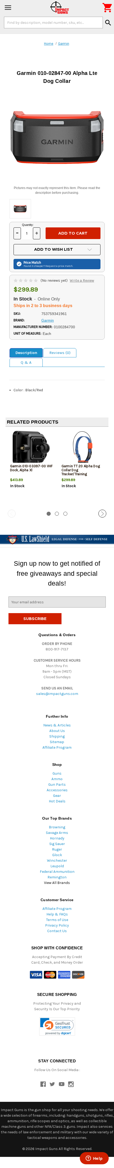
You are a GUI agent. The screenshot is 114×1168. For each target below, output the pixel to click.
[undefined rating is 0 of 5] (26, 280)
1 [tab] (49, 514)
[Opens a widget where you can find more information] (94, 1158)
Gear (57, 795)
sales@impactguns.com (57, 693)
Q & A (26, 362)
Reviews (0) (60, 352)
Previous (12, 514)
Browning (57, 827)
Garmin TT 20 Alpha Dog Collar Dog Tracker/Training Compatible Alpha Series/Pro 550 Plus (81, 474)
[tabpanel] (31, 468)
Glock (57, 855)
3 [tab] (65, 514)
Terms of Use (57, 920)
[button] (57, 1026)
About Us (57, 731)
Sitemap (57, 742)
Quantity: (28, 224)
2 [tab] (57, 514)
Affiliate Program (57, 747)
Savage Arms (57, 832)
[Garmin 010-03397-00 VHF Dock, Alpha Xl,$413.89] (31, 448)
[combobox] (53, 22)
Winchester (57, 860)
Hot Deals (57, 801)
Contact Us (57, 931)
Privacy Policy (57, 925)
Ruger (57, 849)
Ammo (57, 779)
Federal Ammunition (57, 871)
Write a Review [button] (82, 280)
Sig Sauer (57, 844)
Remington (57, 877)
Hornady (57, 838)
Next (102, 514)
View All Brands (57, 883)
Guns (57, 773)
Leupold (57, 866)
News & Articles (57, 725)
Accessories (57, 790)
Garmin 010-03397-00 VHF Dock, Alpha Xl (31, 468)
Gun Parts (57, 784)
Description (26, 352)
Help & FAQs (57, 914)
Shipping (57, 736)
